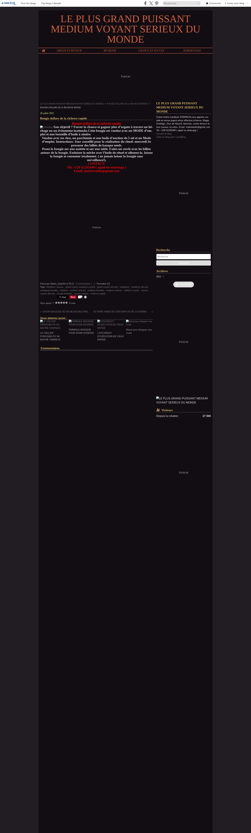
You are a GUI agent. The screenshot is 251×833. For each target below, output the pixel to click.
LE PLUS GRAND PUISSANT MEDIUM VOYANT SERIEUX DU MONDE (72, 103)
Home (43, 49)
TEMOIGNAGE (192, 50)
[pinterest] (157, 3)
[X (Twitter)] (151, 3)
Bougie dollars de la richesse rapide (127, 103)
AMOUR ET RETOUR (69, 50)
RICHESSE (110, 50)
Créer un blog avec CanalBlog (171, 137)
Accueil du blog (163, 133)
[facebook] (145, 3)
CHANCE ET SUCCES (151, 50)
